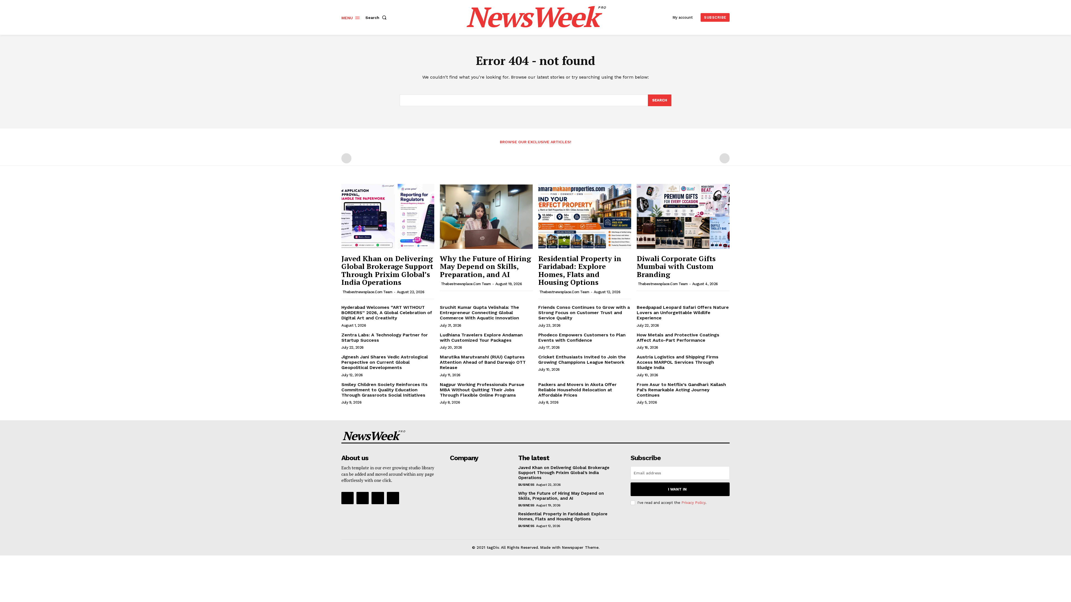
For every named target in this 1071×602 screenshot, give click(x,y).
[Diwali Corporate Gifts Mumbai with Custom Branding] (683, 216)
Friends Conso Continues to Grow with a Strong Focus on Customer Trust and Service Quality (584, 313)
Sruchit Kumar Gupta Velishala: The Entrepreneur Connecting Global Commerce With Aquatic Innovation (479, 313)
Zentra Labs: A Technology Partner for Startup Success (384, 337)
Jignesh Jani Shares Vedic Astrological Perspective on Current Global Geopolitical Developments (384, 362)
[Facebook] (347, 498)
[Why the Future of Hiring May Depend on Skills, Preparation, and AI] (486, 216)
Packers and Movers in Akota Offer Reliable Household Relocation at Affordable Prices (577, 390)
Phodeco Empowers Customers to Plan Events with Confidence (582, 337)
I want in (677, 489)
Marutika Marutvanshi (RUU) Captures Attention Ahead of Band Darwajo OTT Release (483, 362)
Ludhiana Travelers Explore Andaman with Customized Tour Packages (481, 337)
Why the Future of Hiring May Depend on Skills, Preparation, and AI (485, 266)
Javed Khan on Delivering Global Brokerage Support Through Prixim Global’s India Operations (387, 270)
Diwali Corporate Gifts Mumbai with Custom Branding (676, 266)
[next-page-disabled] (725, 158)
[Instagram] (362, 498)
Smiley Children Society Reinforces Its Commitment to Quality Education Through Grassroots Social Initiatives (384, 390)
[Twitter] (378, 498)
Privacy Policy (693, 503)
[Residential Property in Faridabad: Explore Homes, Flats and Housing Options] (584, 216)
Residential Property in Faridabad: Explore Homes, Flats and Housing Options (579, 270)
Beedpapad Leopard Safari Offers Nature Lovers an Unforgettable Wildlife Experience (683, 313)
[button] (377, 17)
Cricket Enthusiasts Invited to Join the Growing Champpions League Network (582, 359)
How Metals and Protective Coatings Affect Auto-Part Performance (678, 337)
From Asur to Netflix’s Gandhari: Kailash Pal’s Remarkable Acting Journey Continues (681, 390)
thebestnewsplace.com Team (367, 292)
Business (526, 485)
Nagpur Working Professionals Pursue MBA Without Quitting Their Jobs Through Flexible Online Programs (482, 390)
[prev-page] (346, 158)
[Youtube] (393, 498)
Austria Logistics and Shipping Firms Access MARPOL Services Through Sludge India (677, 362)
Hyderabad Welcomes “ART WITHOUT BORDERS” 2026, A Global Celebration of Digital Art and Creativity (386, 313)
